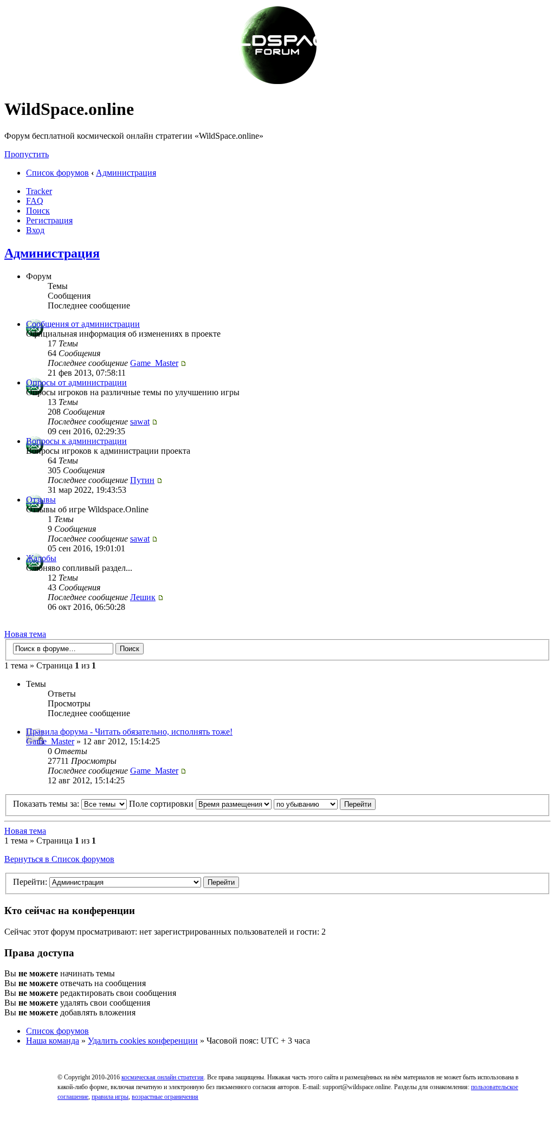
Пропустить (26, 154)
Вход (35, 230)
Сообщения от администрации (83, 324)
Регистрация (49, 220)
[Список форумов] (277, 82)
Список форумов (57, 172)
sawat (140, 421)
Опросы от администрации (76, 382)
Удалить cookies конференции (143, 1040)
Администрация (126, 172)
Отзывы (41, 499)
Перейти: (30, 881)
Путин (142, 480)
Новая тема (25, 634)
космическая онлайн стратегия (162, 1077)
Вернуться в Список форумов (59, 859)
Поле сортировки (162, 803)
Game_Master (154, 363)
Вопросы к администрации (76, 441)
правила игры (110, 1097)
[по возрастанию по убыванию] (325, 803)
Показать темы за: (47, 803)
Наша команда (52, 1040)
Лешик (143, 597)
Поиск (38, 210)
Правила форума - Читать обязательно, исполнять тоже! (129, 731)
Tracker (39, 191)
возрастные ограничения (165, 1097)
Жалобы (41, 558)
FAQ (34, 200)
